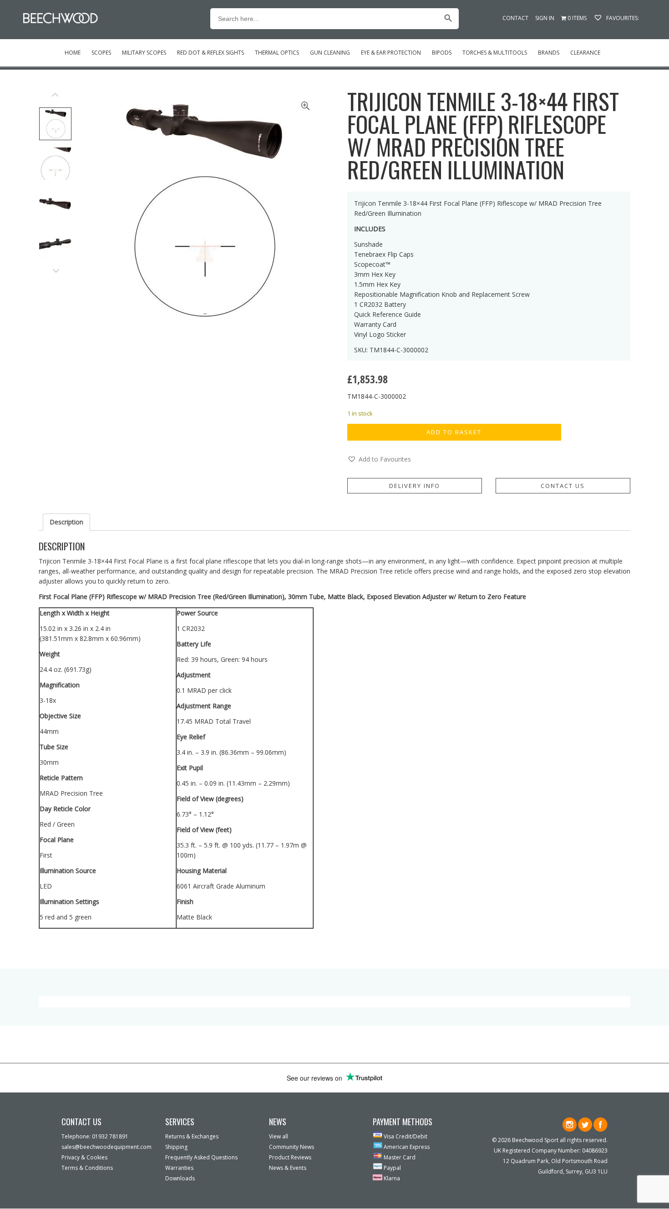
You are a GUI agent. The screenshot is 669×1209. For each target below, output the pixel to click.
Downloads (180, 1178)
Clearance (585, 52)
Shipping (176, 1147)
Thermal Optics (277, 52)
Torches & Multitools (494, 52)
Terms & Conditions (87, 1168)
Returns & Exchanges (191, 1136)
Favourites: (622, 18)
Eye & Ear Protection (391, 52)
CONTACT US (563, 486)
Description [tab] (66, 522)
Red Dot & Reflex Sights (210, 52)
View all (278, 1136)
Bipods (441, 52)
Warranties (179, 1168)
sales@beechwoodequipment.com (106, 1147)
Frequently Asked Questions (201, 1157)
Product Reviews (290, 1157)
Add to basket (453, 432)
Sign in (544, 18)
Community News (291, 1147)
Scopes (101, 52)
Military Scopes (144, 52)
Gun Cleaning (330, 52)
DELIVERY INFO (414, 486)
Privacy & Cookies (84, 1157)
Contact (515, 18)
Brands (548, 52)
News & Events (287, 1168)
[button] (379, 459)
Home (73, 52)
